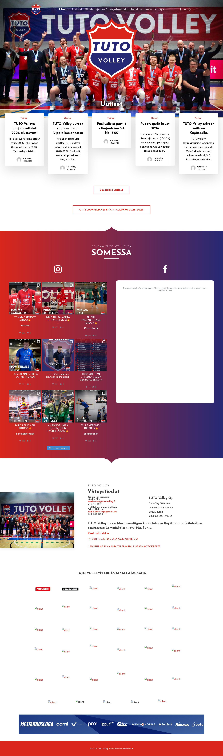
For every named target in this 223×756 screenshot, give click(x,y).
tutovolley (28, 158)
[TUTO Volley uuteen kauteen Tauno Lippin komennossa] (68, 143)
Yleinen (23, 118)
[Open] (25, 298)
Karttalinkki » (98, 533)
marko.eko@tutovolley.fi (101, 502)
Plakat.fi (129, 748)
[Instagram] (38, 311)
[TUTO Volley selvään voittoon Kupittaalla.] (198, 143)
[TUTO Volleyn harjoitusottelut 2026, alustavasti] (24, 139)
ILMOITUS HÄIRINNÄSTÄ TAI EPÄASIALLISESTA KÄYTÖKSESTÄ (124, 546)
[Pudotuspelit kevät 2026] (155, 139)
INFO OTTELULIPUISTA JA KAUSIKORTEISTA (113, 539)
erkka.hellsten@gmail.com (103, 512)
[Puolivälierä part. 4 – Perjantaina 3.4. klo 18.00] (111, 130)
